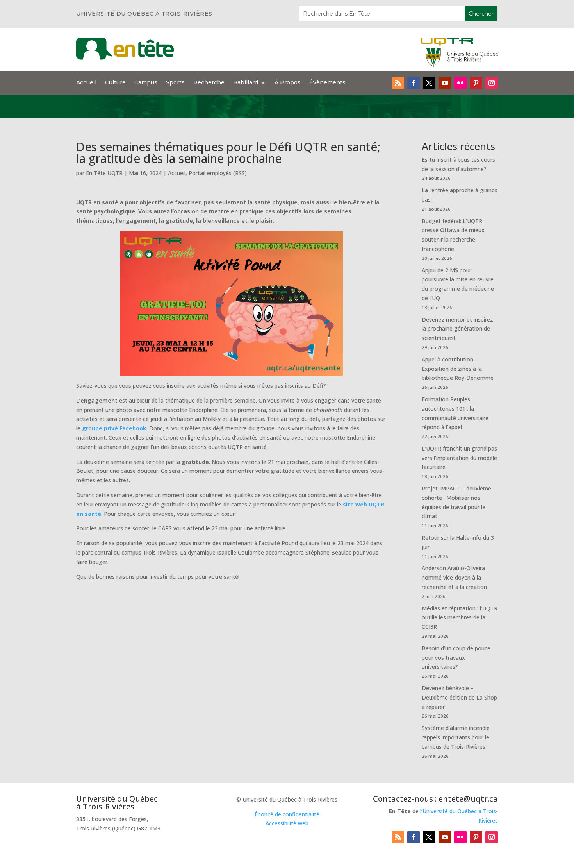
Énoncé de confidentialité (287, 814)
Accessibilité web (287, 823)
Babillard (245, 83)
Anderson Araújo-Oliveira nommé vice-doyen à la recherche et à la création (454, 577)
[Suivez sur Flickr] (460, 83)
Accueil (86, 83)
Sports (175, 83)
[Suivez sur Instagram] (491, 83)
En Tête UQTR (104, 173)
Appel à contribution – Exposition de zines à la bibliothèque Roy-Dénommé (458, 369)
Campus (145, 83)
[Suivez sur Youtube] (445, 83)
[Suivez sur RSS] (398, 83)
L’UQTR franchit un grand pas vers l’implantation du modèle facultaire (459, 458)
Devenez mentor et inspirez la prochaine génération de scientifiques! (457, 329)
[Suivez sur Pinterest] (476, 83)
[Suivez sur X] (429, 83)
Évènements (327, 83)
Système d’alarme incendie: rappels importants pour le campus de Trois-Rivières (456, 737)
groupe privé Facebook (114, 428)
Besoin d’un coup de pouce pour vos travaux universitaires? (456, 657)
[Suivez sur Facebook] (413, 83)
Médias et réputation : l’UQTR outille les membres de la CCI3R (459, 618)
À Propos (288, 83)
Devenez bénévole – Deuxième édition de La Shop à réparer (459, 697)
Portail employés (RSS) (218, 173)
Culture (115, 83)
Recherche (209, 83)
